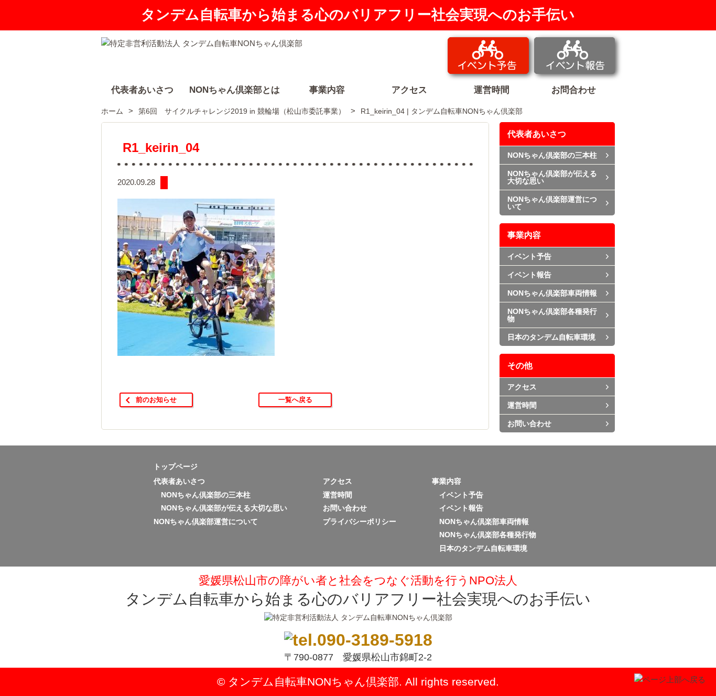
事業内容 (524, 235)
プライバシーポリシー (359, 521)
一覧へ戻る (295, 400)
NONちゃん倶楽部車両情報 (552, 293)
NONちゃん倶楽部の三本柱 (552, 155)
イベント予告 (529, 256)
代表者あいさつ (536, 133)
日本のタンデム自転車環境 (551, 337)
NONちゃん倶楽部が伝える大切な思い (552, 177)
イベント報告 (529, 274)
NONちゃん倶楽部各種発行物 (552, 315)
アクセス (522, 387)
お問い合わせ (529, 423)
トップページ (176, 466)
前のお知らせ (156, 400)
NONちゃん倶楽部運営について (552, 203)
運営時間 (522, 405)
